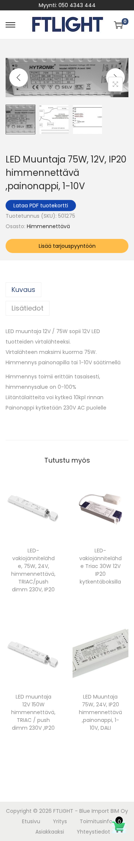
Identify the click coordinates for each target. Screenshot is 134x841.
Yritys (60, 821)
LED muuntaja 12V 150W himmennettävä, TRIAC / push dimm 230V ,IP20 (33, 712)
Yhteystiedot (93, 831)
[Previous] (18, 77)
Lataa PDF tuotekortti (40, 205)
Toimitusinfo (96, 821)
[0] (118, 24)
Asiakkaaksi (49, 831)
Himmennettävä (48, 226)
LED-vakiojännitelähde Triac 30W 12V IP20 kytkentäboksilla (100, 566)
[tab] (67, 289)
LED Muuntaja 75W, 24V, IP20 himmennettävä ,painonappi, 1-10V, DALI (100, 712)
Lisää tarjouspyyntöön (67, 246)
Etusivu (31, 821)
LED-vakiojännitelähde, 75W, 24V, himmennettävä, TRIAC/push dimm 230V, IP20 (33, 570)
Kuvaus (23, 289)
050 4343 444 (77, 5)
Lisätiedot (28, 308)
